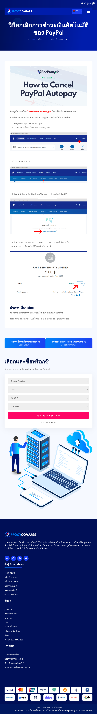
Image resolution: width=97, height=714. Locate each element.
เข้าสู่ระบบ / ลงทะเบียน (14, 640)
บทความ (8, 618)
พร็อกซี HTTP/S (11, 581)
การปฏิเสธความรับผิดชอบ (80, 710)
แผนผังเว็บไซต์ (11, 626)
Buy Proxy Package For (48, 415)
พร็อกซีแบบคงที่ (11, 586)
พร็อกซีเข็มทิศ (55, 707)
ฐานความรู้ (33, 39)
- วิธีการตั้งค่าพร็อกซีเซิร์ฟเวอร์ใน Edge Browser (25, 343)
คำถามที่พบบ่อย (11, 614)
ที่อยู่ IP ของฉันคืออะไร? (14, 663)
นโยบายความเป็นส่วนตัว (57, 710)
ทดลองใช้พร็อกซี (11, 594)
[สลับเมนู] (88, 11)
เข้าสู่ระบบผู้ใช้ (89, 3)
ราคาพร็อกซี (10, 573)
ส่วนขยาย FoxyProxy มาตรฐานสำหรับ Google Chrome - (69, 343)
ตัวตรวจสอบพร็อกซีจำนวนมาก (17, 667)
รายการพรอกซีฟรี (12, 654)
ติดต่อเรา (8, 635)
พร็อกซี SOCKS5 (11, 577)
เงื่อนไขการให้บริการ (35, 710)
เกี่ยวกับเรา (19, 710)
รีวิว (6, 622)
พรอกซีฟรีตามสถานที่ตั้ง (14, 659)
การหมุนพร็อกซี (11, 590)
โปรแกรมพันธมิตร (12, 631)
